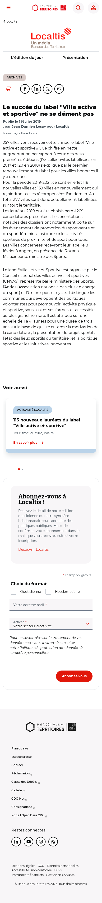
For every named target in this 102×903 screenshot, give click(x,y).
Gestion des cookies (60, 875)
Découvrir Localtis (33, 549)
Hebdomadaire (67, 591)
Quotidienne (30, 591)
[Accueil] (49, 8)
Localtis (12, 21)
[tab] (19, 469)
